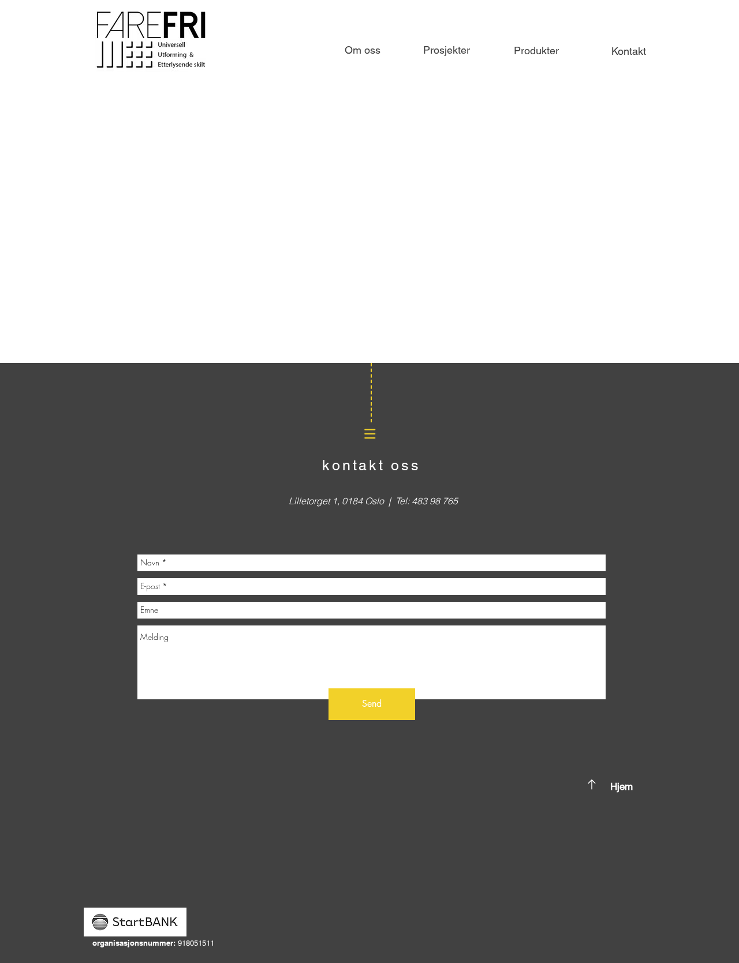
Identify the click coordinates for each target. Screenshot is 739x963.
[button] (536, 50)
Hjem (621, 786)
